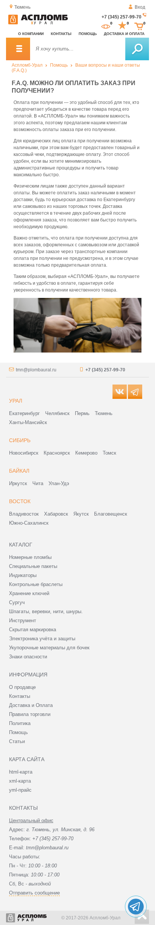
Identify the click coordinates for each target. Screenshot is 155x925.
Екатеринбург (24, 413)
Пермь (82, 413)
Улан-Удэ (59, 483)
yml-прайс (20, 790)
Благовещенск (110, 514)
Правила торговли (29, 714)
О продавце (22, 687)
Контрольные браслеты (35, 584)
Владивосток (24, 514)
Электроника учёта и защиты (42, 638)
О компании (31, 34)
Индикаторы (22, 575)
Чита (37, 483)
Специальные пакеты (33, 566)
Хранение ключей (29, 593)
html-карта (20, 772)
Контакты (61, 34)
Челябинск (57, 413)
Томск (109, 453)
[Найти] (137, 49)
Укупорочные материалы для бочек (49, 647)
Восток (19, 501)
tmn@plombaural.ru (36, 369)
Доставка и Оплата (31, 705)
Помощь (88, 34)
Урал (15, 401)
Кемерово (86, 453)
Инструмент (22, 620)
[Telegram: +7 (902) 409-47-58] (136, 906)
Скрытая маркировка (32, 629)
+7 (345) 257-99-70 (121, 17)
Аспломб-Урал (27, 65)
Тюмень (103, 413)
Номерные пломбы (30, 557)
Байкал (19, 471)
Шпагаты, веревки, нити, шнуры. (46, 611)
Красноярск (57, 453)
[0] (105, 25)
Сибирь (19, 440)
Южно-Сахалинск (29, 523)
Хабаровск (56, 514)
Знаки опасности (28, 656)
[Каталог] (18, 49)
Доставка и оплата (124, 34)
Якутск (81, 514)
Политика (19, 723)
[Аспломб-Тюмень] (38, 23)
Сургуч (17, 602)
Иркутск (18, 483)
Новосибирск (23, 453)
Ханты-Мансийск (28, 422)
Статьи (17, 741)
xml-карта (20, 781)
